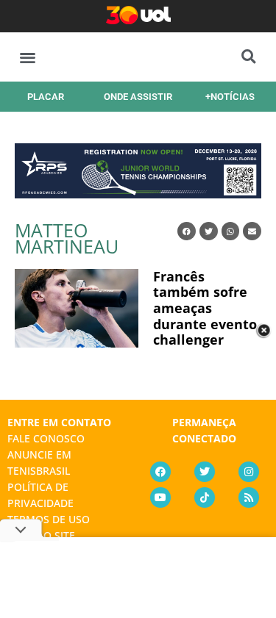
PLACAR (45, 96)
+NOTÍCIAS (230, 96)
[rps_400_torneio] (138, 193)
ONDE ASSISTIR (138, 96)
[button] (27, 57)
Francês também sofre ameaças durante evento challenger (205, 307)
